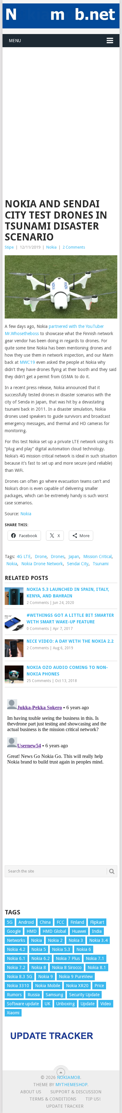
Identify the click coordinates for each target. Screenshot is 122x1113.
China (45, 922)
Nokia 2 (55, 940)
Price (99, 985)
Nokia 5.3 (61, 949)
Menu (15, 40)
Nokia (51, 247)
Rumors (14, 994)
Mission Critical (97, 556)
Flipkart (97, 922)
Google (14, 931)
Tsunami (101, 563)
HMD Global (54, 931)
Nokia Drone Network (42, 563)
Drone (41, 556)
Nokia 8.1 (97, 967)
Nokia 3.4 (98, 940)
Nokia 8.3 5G (19, 976)
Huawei (79, 931)
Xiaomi (13, 1012)
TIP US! (92, 1098)
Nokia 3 (76, 940)
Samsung (54, 994)
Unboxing (65, 1003)
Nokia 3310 (18, 985)
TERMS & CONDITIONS (52, 1098)
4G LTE (24, 556)
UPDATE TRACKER (65, 1106)
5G (10, 922)
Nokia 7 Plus (68, 958)
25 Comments (39, 681)
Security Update (84, 994)
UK (47, 1003)
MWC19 (27, 362)
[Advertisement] (61, 108)
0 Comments (38, 628)
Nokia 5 (38, 949)
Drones (57, 556)
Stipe (9, 247)
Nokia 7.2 (16, 967)
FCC (60, 922)
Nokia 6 (83, 949)
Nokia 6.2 (40, 958)
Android (26, 922)
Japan (74, 556)
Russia (34, 994)
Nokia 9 (45, 976)
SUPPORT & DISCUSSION (75, 1091)
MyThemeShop (71, 1084)
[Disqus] (61, 775)
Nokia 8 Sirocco (67, 967)
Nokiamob (68, 1077)
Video (105, 1003)
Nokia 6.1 (16, 958)
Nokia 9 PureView (76, 976)
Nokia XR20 (77, 985)
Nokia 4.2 (16, 949)
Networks (16, 940)
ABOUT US (30, 1091)
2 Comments (74, 247)
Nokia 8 (38, 967)
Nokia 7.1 (95, 958)
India (97, 931)
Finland (77, 922)
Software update (23, 1003)
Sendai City (78, 563)
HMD (32, 931)
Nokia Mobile (47, 985)
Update (87, 1003)
